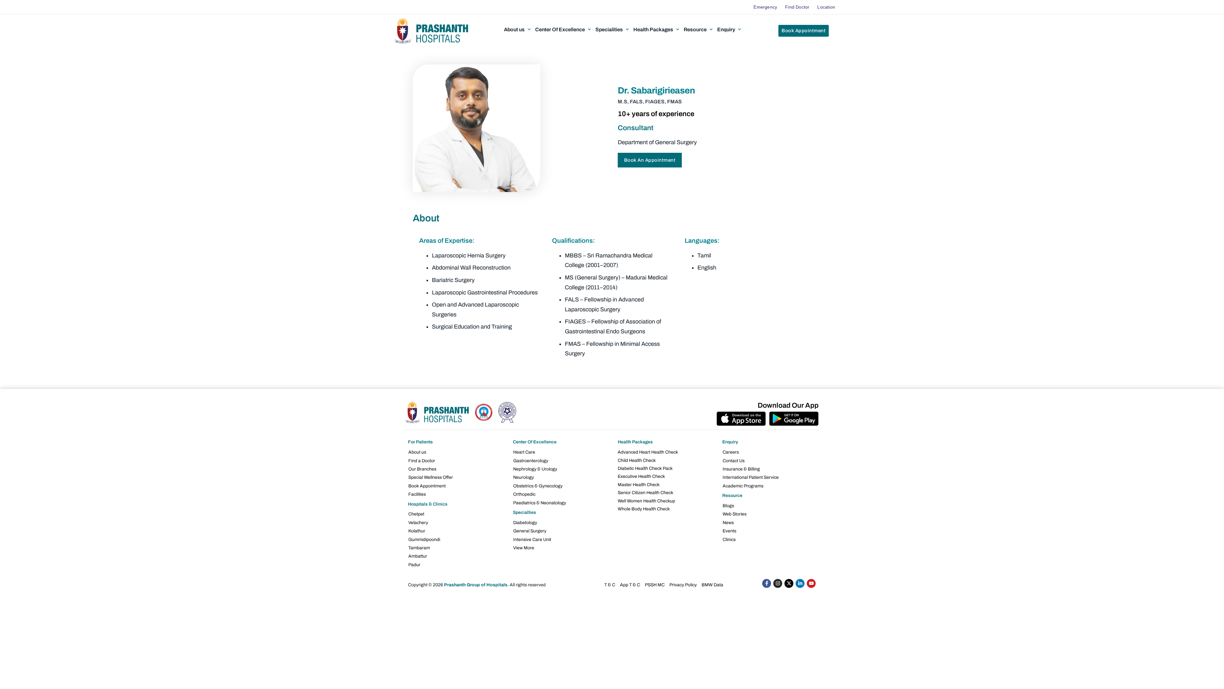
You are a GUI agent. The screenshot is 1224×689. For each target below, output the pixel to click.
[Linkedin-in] (800, 583)
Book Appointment (427, 486)
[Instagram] (778, 583)
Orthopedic (524, 494)
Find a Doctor (421, 460)
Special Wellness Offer (430, 477)
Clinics (729, 539)
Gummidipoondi (424, 539)
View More (523, 547)
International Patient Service (751, 477)
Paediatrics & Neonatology (539, 502)
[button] (518, 29)
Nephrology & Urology (535, 469)
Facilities (417, 494)
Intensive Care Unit (532, 539)
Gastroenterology (530, 460)
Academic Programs (743, 486)
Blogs (728, 505)
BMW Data (712, 584)
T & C (609, 584)
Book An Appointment (650, 160)
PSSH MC (655, 584)
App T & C (630, 584)
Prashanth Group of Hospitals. (476, 584)
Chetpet (416, 514)
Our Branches (422, 469)
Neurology (523, 477)
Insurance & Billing (741, 469)
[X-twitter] (789, 583)
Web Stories (735, 514)
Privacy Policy (683, 584)
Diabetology (525, 522)
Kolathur (416, 531)
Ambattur (417, 556)
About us (417, 452)
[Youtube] (811, 583)
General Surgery (529, 531)
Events (729, 531)
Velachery (418, 522)
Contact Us (734, 460)
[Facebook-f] (766, 583)
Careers (731, 452)
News (728, 522)
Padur (414, 564)
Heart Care (524, 452)
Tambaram (419, 547)
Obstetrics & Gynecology (538, 486)
